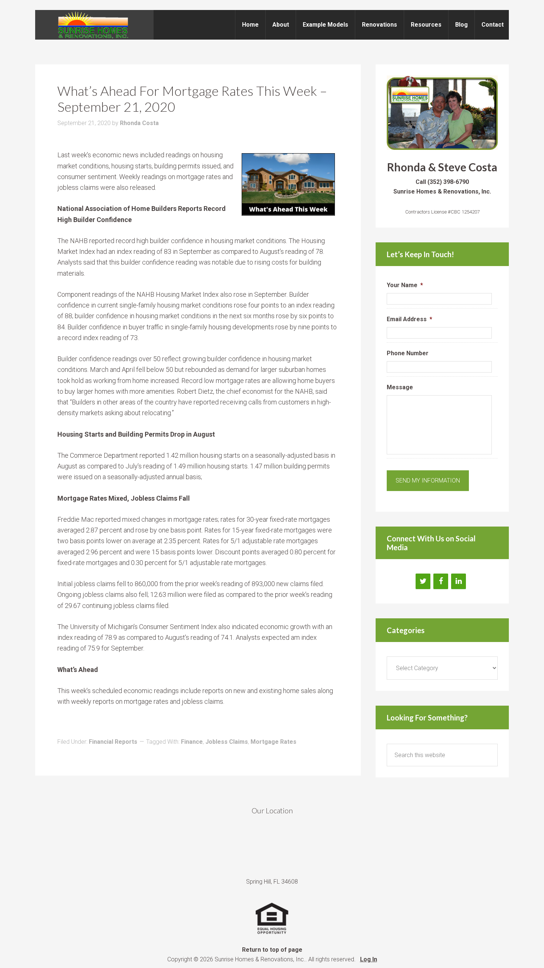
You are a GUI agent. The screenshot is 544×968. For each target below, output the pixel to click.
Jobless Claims (226, 741)
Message (400, 387)
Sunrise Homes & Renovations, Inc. (94, 25)
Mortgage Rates (273, 741)
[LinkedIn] (458, 581)
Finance (192, 741)
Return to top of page (272, 949)
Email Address (409, 319)
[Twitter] (423, 581)
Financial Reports (113, 741)
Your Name (405, 285)
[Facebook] (440, 581)
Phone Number (408, 353)
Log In (368, 959)
